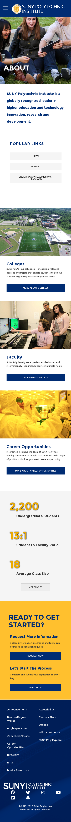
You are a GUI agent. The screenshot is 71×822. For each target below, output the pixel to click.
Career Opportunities (15, 745)
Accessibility (46, 709)
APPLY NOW (35, 687)
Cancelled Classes (18, 736)
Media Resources (18, 770)
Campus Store (47, 717)
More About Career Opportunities (35, 470)
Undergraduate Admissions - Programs (36, 177)
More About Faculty (36, 377)
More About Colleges (36, 288)
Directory (13, 755)
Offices (43, 724)
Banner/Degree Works (16, 719)
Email (10, 762)
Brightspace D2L (17, 728)
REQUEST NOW (36, 655)
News (36, 156)
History (36, 166)
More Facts (35, 587)
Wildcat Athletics (49, 732)
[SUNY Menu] (5, 8)
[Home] (38, 9)
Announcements (17, 709)
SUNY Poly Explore (50, 740)
